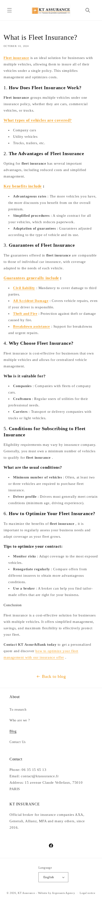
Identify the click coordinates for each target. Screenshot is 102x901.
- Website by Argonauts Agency (55, 892)
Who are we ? (19, 720)
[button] (9, 10)
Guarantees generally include (31, 278)
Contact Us (17, 742)
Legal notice (87, 892)
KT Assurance (26, 892)
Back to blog (54, 676)
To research (18, 709)
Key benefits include (23, 186)
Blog (12, 731)
